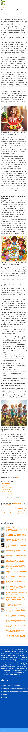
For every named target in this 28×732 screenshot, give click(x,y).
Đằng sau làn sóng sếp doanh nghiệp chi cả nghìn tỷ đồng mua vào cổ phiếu (16, 534)
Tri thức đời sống (6, 489)
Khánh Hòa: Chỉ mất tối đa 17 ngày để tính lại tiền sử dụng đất (16, 539)
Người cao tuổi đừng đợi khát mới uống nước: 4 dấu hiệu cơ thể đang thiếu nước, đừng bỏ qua (16, 588)
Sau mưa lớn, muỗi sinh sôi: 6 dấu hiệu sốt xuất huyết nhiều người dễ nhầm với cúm (16, 599)
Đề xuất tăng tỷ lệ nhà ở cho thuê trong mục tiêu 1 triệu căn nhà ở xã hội (16, 556)
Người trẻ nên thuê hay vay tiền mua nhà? (15, 577)
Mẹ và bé (3, 7)
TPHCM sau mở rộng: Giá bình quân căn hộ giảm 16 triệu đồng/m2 (16, 593)
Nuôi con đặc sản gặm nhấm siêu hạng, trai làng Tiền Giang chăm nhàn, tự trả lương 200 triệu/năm (21, 512)
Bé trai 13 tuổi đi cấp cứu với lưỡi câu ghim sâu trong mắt (15, 582)
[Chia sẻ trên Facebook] (10, 498)
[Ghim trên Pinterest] (18, 498)
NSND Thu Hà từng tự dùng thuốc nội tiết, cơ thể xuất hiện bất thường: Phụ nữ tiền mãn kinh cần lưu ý (16, 529)
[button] (26, 2)
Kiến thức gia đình (7, 485)
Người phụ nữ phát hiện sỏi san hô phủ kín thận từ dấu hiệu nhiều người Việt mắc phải (16, 636)
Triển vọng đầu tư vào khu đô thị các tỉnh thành (15, 626)
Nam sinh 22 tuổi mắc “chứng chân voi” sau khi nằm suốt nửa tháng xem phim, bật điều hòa (16, 545)
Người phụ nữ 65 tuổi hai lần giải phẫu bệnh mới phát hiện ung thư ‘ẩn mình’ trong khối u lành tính (16, 610)
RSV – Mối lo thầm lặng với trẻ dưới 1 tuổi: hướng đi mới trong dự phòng (15, 561)
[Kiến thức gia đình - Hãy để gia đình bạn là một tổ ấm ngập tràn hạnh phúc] (7, 2)
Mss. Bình (15, 14)
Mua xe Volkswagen (7, 493)
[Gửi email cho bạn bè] (15, 498)
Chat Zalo (23, 730)
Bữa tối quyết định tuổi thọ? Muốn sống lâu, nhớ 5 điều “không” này (16, 631)
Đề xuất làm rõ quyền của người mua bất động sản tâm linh (15, 604)
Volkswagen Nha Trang (8, 483)
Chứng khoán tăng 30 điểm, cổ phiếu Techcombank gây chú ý (15, 551)
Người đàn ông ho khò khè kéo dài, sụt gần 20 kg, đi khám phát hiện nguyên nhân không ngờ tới (16, 567)
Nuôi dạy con (9, 7)
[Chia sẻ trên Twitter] (12, 498)
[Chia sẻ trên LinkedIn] (20, 498)
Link (17, 477)
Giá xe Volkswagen (7, 491)
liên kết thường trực (7, 504)
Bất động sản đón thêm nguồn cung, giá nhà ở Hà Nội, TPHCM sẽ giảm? (16, 621)
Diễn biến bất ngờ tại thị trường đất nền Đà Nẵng (16, 572)
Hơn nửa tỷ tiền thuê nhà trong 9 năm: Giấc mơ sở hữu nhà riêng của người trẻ (16, 616)
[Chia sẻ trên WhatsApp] (7, 498)
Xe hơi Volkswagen (7, 487)
